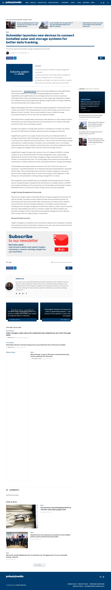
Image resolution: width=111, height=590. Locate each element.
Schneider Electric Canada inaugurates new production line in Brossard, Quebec (36, 345)
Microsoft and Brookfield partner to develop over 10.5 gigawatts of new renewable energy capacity (36, 556)
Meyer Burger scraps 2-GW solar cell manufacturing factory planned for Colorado (50, 355)
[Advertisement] (55, 12)
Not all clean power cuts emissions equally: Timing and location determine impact (91, 116)
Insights (33, 2)
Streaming (64, 2)
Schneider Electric (30, 91)
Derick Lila (14, 52)
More (72, 2)
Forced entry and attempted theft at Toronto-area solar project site (56, 509)
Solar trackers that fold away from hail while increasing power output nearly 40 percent (60, 24)
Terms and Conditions (96, 584)
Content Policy (78, 586)
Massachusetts (58, 262)
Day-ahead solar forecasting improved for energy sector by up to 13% (91, 132)
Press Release (10, 331)
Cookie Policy (72, 584)
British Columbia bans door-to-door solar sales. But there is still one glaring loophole (28, 24)
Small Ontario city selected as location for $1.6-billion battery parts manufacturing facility (51, 536)
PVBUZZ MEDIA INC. (21, 585)
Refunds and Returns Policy (94, 586)
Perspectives (42, 2)
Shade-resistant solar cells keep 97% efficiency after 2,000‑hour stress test (92, 24)
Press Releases (53, 2)
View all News (38, 565)
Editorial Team (36, 358)
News (27, 2)
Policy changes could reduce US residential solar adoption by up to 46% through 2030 (38, 334)
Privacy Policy (83, 584)
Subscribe (86, 2)
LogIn (79, 2)
